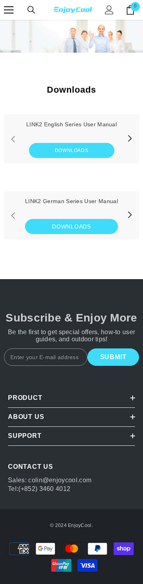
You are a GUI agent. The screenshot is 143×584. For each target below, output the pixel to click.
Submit (113, 357)
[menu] (9, 10)
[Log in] (109, 10)
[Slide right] (129, 138)
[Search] (31, 10)
